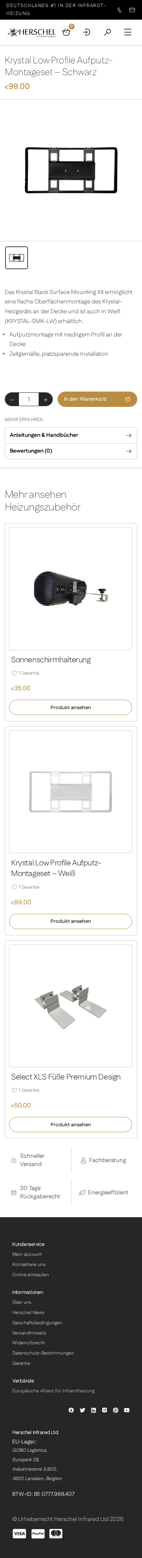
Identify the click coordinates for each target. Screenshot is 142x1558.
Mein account (27, 1254)
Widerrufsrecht (28, 1343)
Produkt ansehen (70, 707)
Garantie (21, 1363)
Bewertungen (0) (31, 451)
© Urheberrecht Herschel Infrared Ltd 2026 (67, 1519)
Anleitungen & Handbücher (44, 435)
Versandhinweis (29, 1333)
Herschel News (28, 1312)
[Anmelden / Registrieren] (87, 32)
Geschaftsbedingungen (37, 1323)
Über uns (22, 1302)
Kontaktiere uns (29, 1264)
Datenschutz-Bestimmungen (43, 1353)
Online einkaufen (30, 1275)
